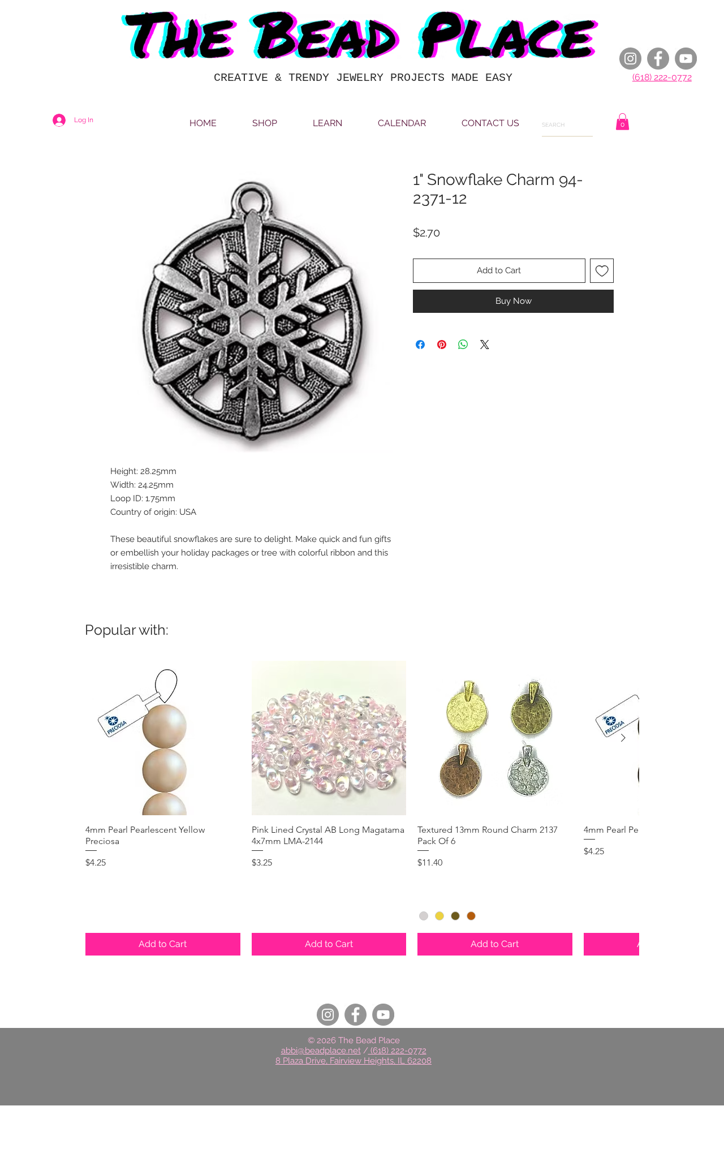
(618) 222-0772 (662, 77)
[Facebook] (658, 59)
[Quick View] (162, 738)
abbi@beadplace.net (321, 1050)
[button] (622, 121)
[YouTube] (686, 59)
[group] (362, 808)
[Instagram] (630, 59)
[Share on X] (485, 344)
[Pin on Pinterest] (442, 344)
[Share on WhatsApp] (463, 344)
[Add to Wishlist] (602, 271)
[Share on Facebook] (420, 344)
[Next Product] (623, 738)
